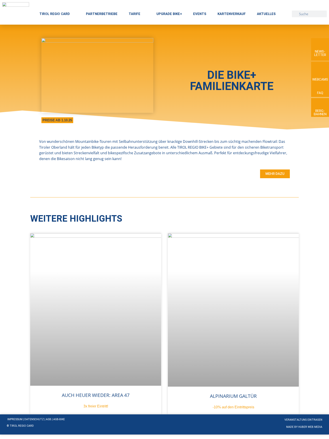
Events (199, 14)
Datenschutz (34, 419)
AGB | (49, 419)
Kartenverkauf (232, 14)
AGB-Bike (59, 419)
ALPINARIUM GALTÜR (233, 396)
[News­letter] (320, 43)
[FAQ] (320, 86)
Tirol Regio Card (54, 14)
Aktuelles (266, 14)
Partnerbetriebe (102, 14)
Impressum (14, 419)
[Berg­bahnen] (320, 103)
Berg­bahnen (320, 112)
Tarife (134, 14)
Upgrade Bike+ (169, 14)
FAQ (320, 93)
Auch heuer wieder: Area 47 (96, 395)
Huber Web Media (310, 426)
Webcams (320, 79)
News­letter (320, 53)
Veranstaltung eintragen (303, 419)
